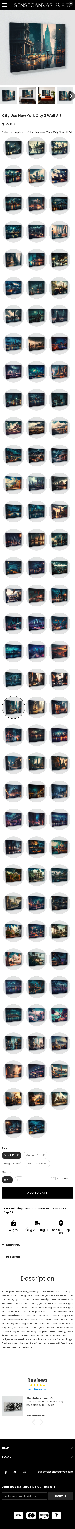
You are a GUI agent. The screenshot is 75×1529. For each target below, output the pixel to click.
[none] (8, 95)
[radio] (13, 147)
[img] (37, 1385)
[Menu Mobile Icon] (4, 5)
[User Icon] (63, 5)
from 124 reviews (37, 1389)
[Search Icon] (58, 5)
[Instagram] (15, 1472)
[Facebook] (5, 1472)
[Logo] (33, 5)
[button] (34, 1422)
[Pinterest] (24, 1472)
